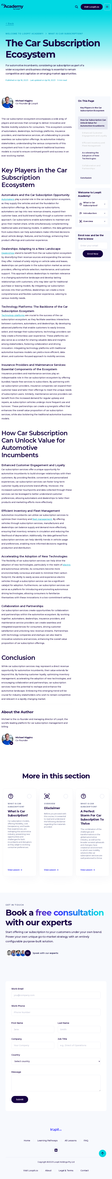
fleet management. (42, 519)
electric (67, 564)
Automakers (7, 199)
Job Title (62, 1039)
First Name (17, 1023)
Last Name (63, 1023)
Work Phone (18, 1006)
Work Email (17, 988)
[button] (107, 7)
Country (15, 1055)
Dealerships (7, 253)
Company (16, 1039)
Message (16, 1072)
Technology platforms (13, 315)
